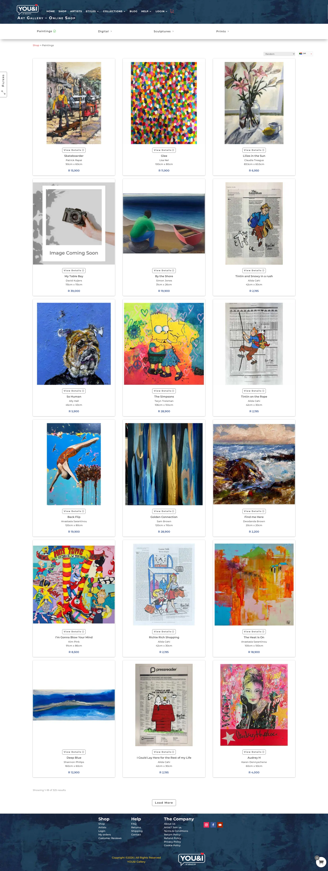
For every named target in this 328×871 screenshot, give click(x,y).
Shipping (137, 831)
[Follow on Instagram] (206, 825)
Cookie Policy (172, 845)
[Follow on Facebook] (213, 825)
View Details (72, 150)
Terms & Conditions (176, 831)
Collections (112, 11)
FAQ (133, 823)
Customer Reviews (109, 838)
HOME (50, 11)
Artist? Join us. (173, 827)
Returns (136, 827)
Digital (103, 31)
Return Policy (172, 834)
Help (144, 11)
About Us (169, 823)
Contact (136, 834)
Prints (221, 31)
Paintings (44, 31)
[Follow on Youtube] (220, 825)
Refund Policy (172, 838)
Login (160, 11)
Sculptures (162, 31)
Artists (76, 11)
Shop (62, 11)
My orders (104, 834)
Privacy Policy (172, 841)
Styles (91, 11)
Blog (134, 11)
